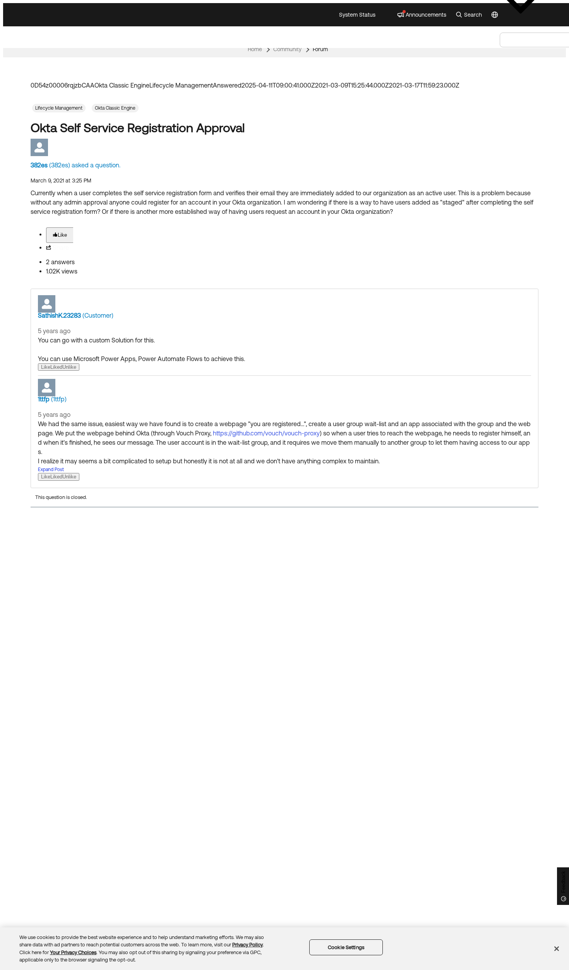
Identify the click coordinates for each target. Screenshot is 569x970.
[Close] (556, 948)
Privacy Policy (247, 945)
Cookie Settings (346, 947)
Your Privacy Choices (73, 952)
